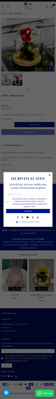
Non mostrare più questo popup (29, 222)
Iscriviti (28, 211)
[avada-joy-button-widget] (6, 393)
